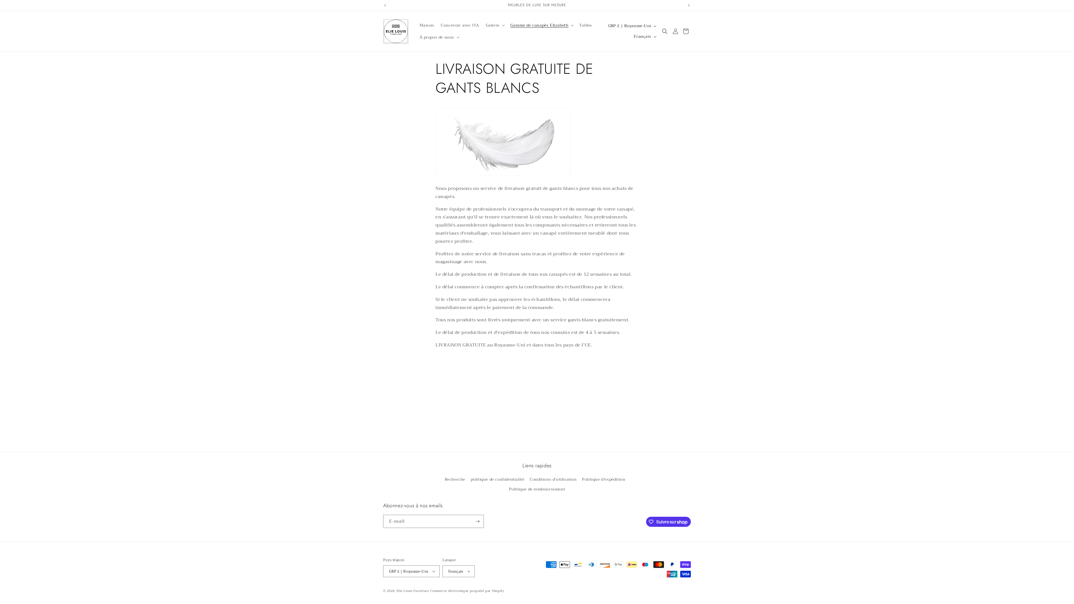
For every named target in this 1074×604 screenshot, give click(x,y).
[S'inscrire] (477, 521)
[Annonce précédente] (385, 5)
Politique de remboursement (537, 489)
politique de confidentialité (497, 479)
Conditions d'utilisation (553, 479)
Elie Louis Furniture (413, 591)
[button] (494, 25)
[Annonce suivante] (689, 5)
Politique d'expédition (603, 479)
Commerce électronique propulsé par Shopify (467, 591)
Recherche (455, 479)
